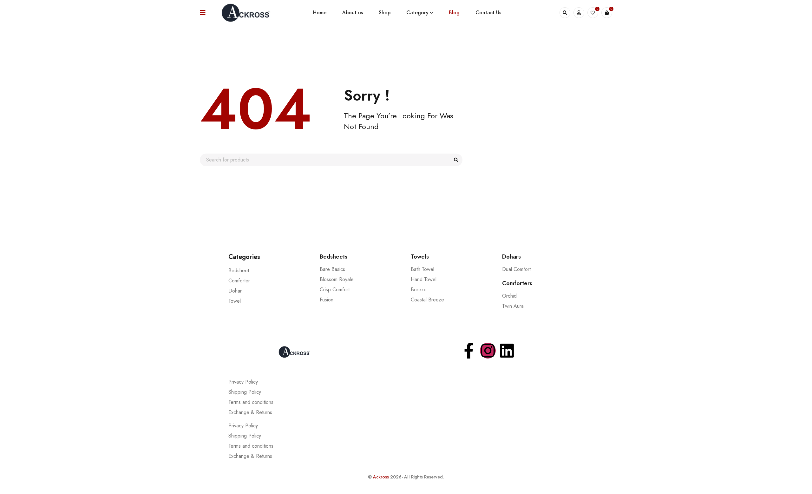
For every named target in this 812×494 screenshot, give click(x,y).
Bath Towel (422, 269)
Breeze (419, 289)
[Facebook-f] (469, 351)
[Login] (578, 12)
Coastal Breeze (427, 299)
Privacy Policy (243, 381)
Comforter (239, 280)
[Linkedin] (507, 351)
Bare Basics (332, 269)
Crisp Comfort (335, 289)
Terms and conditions (250, 402)
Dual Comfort (516, 269)
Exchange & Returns (250, 412)
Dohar (235, 290)
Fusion (326, 299)
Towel (234, 301)
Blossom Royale (337, 279)
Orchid (509, 296)
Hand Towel (423, 279)
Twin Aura (513, 306)
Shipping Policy (244, 392)
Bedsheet (238, 270)
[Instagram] (488, 351)
